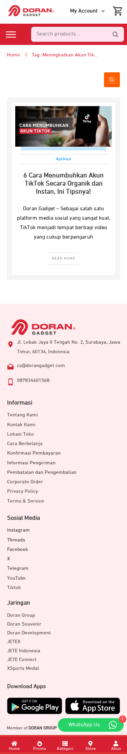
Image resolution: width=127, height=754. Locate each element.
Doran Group (21, 615)
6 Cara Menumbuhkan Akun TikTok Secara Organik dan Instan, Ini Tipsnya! (63, 183)
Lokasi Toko (20, 434)
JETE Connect (22, 659)
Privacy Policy (22, 491)
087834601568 (33, 380)
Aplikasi (63, 159)
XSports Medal (23, 668)
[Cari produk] (115, 34)
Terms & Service (25, 501)
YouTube (16, 578)
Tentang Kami (22, 414)
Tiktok (14, 587)
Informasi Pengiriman (31, 462)
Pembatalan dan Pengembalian (42, 472)
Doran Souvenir (24, 624)
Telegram (17, 568)
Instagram (18, 530)
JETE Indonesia (23, 650)
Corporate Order (25, 481)
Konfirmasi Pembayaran (34, 453)
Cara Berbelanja (25, 443)
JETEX (13, 641)
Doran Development (29, 632)
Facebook (17, 549)
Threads (16, 539)
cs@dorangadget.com (41, 365)
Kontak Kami (21, 424)
